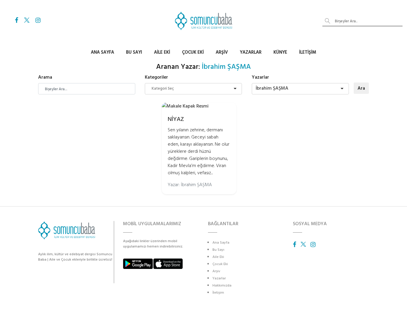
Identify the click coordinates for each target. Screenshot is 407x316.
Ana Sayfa (102, 52)
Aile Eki (162, 52)
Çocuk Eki (193, 52)
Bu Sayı (134, 52)
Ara (361, 88)
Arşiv (222, 52)
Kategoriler (156, 77)
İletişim (307, 52)
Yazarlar (251, 52)
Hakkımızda (222, 285)
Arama (45, 77)
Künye (280, 52)
